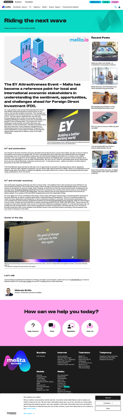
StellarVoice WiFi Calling (45, 382)
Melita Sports (83, 358)
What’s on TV (83, 364)
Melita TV (82, 356)
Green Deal (33, 191)
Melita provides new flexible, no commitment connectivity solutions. (103, 64)
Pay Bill (114, 2)
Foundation (29, 2)
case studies (27, 281)
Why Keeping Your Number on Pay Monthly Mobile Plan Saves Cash (103, 107)
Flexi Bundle (17, 7)
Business (18, 2)
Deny (108, 408)
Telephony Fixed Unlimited (108, 356)
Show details (28, 413)
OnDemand (82, 361)
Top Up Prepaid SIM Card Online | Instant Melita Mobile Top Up (102, 147)
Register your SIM (43, 390)
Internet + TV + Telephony (66, 359)
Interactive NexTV (85, 359)
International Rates (43, 387)
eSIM (38, 383)
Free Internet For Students (71, 7)
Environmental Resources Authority (61, 200)
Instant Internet (63, 363)
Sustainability (62, 378)
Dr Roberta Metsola (21, 190)
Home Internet (62, 356)
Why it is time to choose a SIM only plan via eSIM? (105, 127)
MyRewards (95, 2)
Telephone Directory (106, 359)
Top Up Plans (41, 380)
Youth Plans (41, 378)
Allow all (108, 398)
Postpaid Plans (42, 377)
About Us (61, 380)
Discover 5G (41, 385)
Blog (59, 388)
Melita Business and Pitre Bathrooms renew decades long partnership (104, 87)
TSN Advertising (84, 368)
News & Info (62, 390)
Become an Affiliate (64, 391)
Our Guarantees (63, 375)
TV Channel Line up (85, 363)
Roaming (40, 388)
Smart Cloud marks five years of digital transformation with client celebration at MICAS (104, 171)
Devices (51, 7)
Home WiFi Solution (64, 361)
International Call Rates (107, 358)
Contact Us (61, 383)
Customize (107, 403)
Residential (8, 2)
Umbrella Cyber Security (66, 364)
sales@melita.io (76, 280)
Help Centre (62, 382)
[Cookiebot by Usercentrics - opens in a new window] (12, 413)
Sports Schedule (84, 366)
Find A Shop (62, 385)
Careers (60, 387)
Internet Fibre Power (64, 358)
